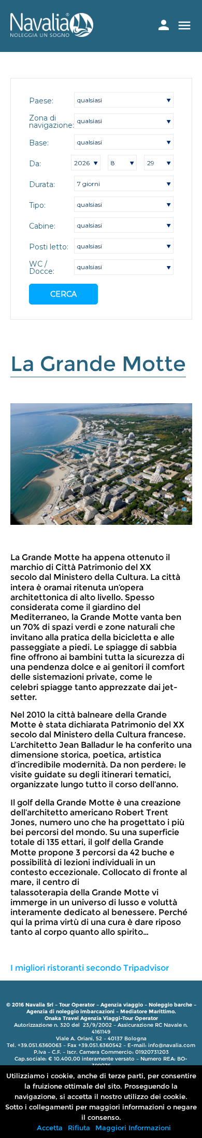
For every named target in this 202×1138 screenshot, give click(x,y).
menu (184, 25)
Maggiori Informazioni (133, 1127)
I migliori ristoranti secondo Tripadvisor (89, 968)
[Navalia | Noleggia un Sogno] (51, 34)
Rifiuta (79, 1127)
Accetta (50, 1127)
